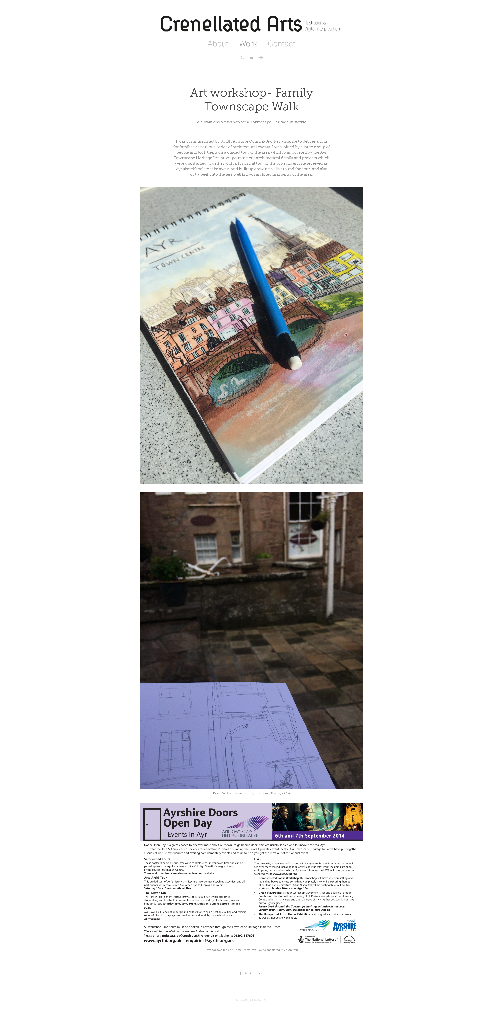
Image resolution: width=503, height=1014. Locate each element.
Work (248, 44)
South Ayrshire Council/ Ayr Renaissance (259, 141)
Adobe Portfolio (258, 1000)
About (218, 44)
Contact (282, 44)
